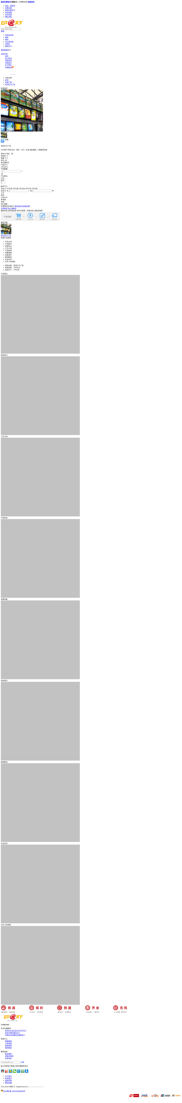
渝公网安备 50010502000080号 (14, 1091)
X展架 (7, 44)
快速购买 (4, 88)
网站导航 (8, 17)
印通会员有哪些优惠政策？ (15, 1035)
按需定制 (8, 60)
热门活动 (8, 58)
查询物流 (8, 1048)
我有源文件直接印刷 (22, 206)
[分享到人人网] (26, 1071)
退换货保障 (9, 1056)
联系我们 (8, 1078)
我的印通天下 (10, 10)
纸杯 (6, 37)
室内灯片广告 (10, 84)
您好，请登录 (10, 6)
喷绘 (6, 39)
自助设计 (8, 63)
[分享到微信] (14, 1071)
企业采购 (8, 12)
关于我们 (8, 65)
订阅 (22, 1062)
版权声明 (8, 1080)
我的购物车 (5, 50)
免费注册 (8, 8)
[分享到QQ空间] (10, 1071)
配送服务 (8, 1054)
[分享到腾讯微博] (18, 1071)
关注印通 (8, 14)
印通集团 (8, 67)
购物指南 (8, 1041)
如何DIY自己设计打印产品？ (16, 1030)
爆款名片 (8, 46)
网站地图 (8, 1083)
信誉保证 (8, 1058)
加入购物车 (12, 208)
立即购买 (4, 208)
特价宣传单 (9, 35)
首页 (6, 56)
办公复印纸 (9, 42)
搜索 (2, 31)
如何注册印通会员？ (12, 1033)
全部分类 (4, 54)
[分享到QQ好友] (2, 1071)
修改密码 (8, 1045)
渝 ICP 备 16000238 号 (36, 1087)
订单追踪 (8, 1043)
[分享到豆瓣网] (22, 1071)
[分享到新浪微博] (6, 1071)
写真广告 (8, 82)
